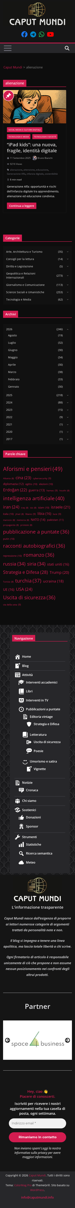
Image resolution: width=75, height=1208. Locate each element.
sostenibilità (51, 173)
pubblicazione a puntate (36, 531)
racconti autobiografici (34, 545)
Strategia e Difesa (25, 572)
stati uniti (58, 564)
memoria (23, 520)
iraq (24, 507)
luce (57, 513)
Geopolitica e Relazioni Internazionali (20, 275)
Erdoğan (15, 489)
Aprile (12, 364)
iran (11, 507)
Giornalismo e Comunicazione (25, 285)
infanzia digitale (35, 173)
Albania (8, 478)
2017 (9, 439)
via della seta (12, 604)
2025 (9, 395)
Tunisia (8, 581)
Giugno (12, 350)
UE (8, 589)
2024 (9, 402)
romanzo (38, 554)
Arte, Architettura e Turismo (24, 251)
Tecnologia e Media (18, 136)
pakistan (55, 520)
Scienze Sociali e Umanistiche (25, 292)
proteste (26, 525)
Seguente (67, 1040)
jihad (19, 514)
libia (44, 513)
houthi (64, 490)
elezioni (46, 484)
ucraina (53, 581)
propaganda (11, 525)
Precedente (7, 1040)
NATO (38, 519)
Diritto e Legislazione (19, 266)
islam (43, 507)
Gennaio (13, 386)
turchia (28, 580)
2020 (9, 432)
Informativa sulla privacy (30, 1153)
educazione (42, 169)
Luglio (12, 342)
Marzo (12, 372)
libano (30, 513)
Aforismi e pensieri (32, 469)
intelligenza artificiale (33, 498)
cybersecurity (42, 478)
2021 (9, 424)
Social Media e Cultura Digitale (24, 129)
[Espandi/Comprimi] (67, 251)
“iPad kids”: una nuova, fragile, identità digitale (32, 147)
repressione (12, 555)
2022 (9, 417)
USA (24, 589)
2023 (9, 410)
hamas (52, 490)
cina (23, 477)
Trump (59, 572)
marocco (9, 520)
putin (8, 538)
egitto (31, 484)
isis (33, 507)
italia (8, 514)
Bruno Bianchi (45, 158)
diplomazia (13, 484)
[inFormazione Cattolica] (40, 1040)
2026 (9, 329)
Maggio (13, 357)
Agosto (12, 335)
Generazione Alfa (16, 173)
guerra (37, 490)
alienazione (16, 169)
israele (60, 507)
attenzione (29, 169)
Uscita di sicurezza (29, 597)
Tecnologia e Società (45, 136)
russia (14, 563)
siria (36, 563)
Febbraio (13, 379)
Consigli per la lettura (20, 259)
